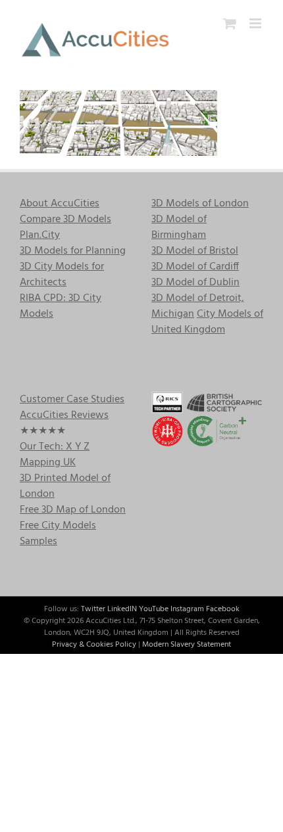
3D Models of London (200, 203)
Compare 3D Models (65, 219)
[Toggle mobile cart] (229, 23)
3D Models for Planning (73, 251)
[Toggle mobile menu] (256, 23)
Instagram (187, 609)
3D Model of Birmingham (179, 227)
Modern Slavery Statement (186, 644)
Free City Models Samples (58, 533)
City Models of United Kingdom (207, 322)
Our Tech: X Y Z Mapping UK (55, 454)
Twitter (93, 609)
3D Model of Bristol (194, 251)
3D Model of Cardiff (195, 266)
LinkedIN (122, 609)
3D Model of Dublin (195, 282)
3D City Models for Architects (62, 274)
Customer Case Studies (72, 399)
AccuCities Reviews (64, 415)
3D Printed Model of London (65, 486)
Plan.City (40, 235)
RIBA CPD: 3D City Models (60, 306)
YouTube (153, 609)
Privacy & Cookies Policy (94, 644)
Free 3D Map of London (73, 510)
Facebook (223, 609)
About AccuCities (59, 203)
